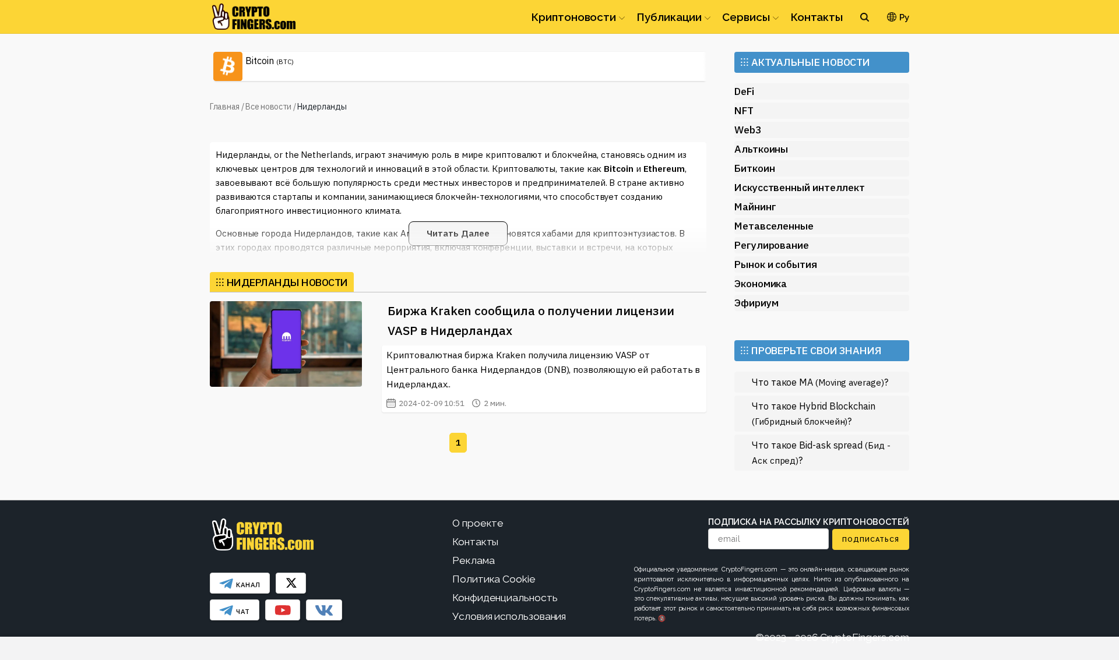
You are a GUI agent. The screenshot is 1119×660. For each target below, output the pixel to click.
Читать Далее (458, 233)
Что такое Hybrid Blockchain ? (813, 413)
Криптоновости (573, 16)
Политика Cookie (494, 579)
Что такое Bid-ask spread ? (821, 452)
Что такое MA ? (820, 382)
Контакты (816, 16)
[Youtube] (282, 609)
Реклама (473, 560)
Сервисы (745, 16)
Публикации (669, 16)
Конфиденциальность (505, 597)
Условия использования (509, 616)
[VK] (324, 609)
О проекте (478, 523)
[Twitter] (291, 583)
